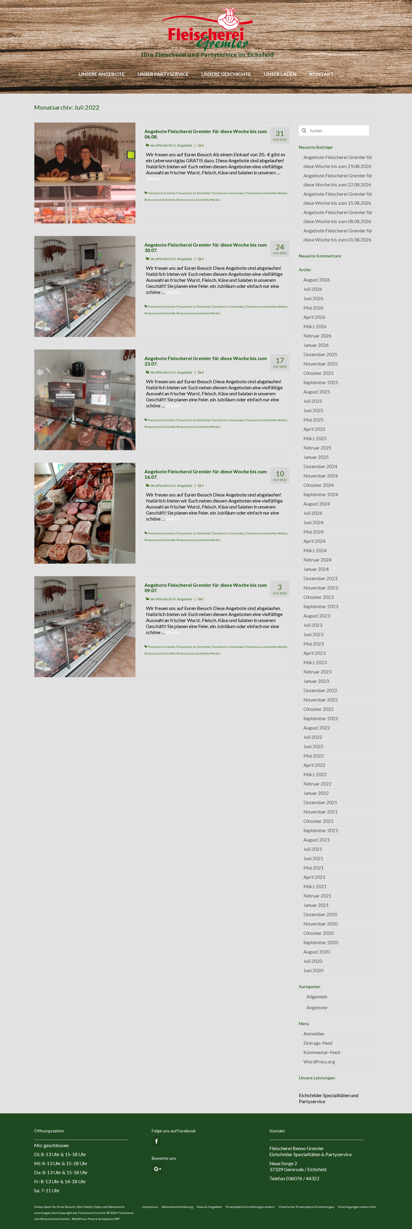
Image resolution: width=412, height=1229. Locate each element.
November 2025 (320, 363)
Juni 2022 (313, 746)
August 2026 (316, 279)
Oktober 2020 (318, 933)
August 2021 (316, 839)
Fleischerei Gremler (161, 193)
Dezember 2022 (320, 690)
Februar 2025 (317, 447)
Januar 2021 (316, 905)
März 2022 (315, 774)
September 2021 (320, 830)
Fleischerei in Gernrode (227, 193)
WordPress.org (319, 1061)
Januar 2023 (316, 681)
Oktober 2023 (318, 597)
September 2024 (320, 494)
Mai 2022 (313, 755)
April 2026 (314, 317)
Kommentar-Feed (321, 1052)
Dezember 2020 (320, 914)
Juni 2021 (313, 858)
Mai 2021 (313, 867)
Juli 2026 (312, 289)
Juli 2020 (312, 961)
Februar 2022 (317, 783)
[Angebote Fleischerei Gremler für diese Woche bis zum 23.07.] (84, 399)
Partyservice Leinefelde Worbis (198, 199)
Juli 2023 (312, 625)
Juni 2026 (313, 298)
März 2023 (315, 662)
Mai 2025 (313, 419)
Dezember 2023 (320, 578)
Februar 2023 (317, 671)
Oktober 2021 (318, 821)
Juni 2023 (313, 634)
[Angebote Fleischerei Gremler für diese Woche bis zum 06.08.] (84, 172)
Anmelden (313, 1033)
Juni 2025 (313, 410)
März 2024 (315, 550)
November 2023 (320, 587)
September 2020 (320, 942)
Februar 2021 (317, 895)
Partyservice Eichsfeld (159, 199)
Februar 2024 (317, 559)
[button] (250, 1207)
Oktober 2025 (318, 373)
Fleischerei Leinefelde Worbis (266, 193)
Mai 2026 (313, 307)
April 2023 (314, 653)
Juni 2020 (313, 970)
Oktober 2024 (318, 485)
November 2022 (320, 699)
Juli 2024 (312, 513)
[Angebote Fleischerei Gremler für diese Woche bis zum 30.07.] (84, 285)
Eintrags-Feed (317, 1043)
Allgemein (316, 996)
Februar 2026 (317, 335)
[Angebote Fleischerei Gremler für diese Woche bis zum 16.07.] (84, 512)
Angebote (184, 145)
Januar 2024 (316, 569)
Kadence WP (110, 1219)
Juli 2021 (312, 849)
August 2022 (316, 727)
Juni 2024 (313, 522)
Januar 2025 (316, 457)
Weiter (153, 178)
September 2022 (320, 718)
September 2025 (320, 382)
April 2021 (314, 877)
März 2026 (315, 326)
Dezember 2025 (320, 354)
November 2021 (320, 811)
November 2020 (320, 923)
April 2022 (314, 765)
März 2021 (315, 886)
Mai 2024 (313, 531)
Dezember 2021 (320, 802)
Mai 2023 (313, 643)
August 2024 (316, 503)
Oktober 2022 (318, 709)
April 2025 (314, 429)
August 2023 (316, 615)
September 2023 (320, 606)
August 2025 (316, 391)
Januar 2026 (316, 345)
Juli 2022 (312, 737)
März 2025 (315, 438)
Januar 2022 (316, 793)
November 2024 (320, 475)
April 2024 (314, 541)
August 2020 (316, 951)
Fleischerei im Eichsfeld (193, 193)
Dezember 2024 (320, 466)
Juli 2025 (312, 401)
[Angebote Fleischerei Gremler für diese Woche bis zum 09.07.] (84, 626)
